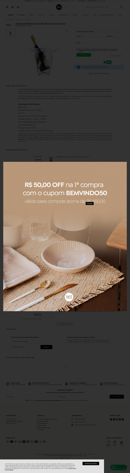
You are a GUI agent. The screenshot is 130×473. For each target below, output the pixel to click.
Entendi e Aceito (91, 463)
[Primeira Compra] (65, 236)
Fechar (89, 203)
